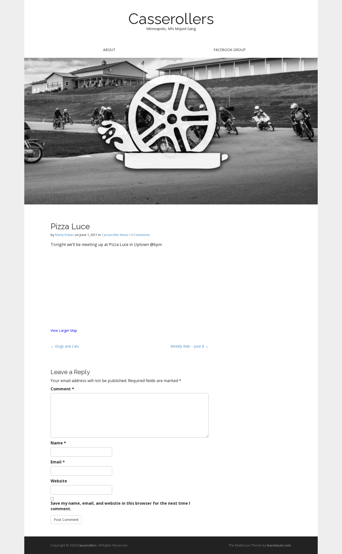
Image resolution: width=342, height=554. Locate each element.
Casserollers (171, 19)
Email (58, 462)
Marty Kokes (64, 234)
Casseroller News (115, 234)
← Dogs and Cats (65, 346)
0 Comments (140, 234)
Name (58, 443)
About (109, 49)
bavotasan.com (279, 545)
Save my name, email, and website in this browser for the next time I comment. (120, 506)
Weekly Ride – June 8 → (189, 346)
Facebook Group (230, 49)
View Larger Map (64, 330)
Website (59, 481)
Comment (62, 389)
